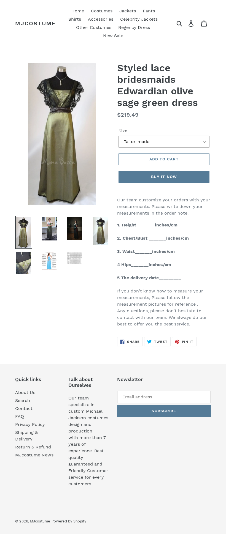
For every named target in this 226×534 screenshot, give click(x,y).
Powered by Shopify (69, 521)
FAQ (19, 416)
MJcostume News (34, 455)
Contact (24, 408)
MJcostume (35, 23)
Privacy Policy (30, 424)
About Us (25, 392)
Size (123, 130)
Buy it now (164, 176)
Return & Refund (33, 447)
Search (22, 400)
